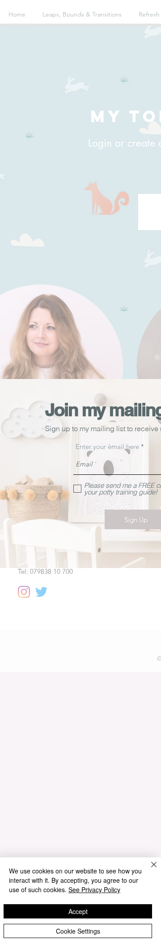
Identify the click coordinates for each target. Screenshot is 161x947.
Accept (78, 911)
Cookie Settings (78, 930)
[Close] (148, 870)
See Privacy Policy (94, 889)
